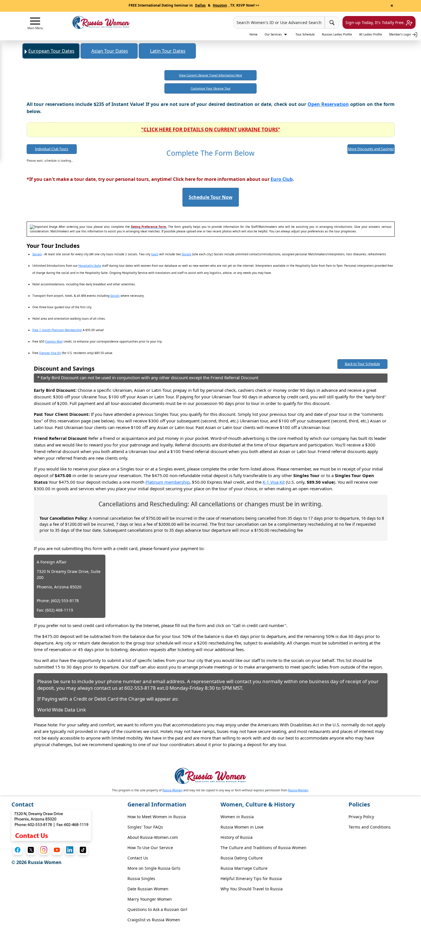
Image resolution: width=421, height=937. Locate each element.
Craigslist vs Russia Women (153, 919)
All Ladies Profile (370, 34)
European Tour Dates (51, 51)
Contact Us (137, 858)
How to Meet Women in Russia (156, 816)
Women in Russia (237, 816)
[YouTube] (57, 850)
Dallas (200, 5)
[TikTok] (83, 850)
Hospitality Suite (89, 266)
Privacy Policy (361, 816)
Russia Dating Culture (242, 858)
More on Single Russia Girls (153, 868)
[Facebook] (18, 850)
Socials (37, 254)
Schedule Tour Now (211, 197)
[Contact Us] (51, 824)
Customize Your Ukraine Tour (211, 88)
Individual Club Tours (51, 149)
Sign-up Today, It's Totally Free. (375, 22)
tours (154, 254)
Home (253, 34)
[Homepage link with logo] (210, 776)
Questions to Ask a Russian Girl (157, 909)
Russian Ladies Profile (337, 34)
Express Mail (54, 341)
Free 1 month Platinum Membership (57, 330)
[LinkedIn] (70, 850)
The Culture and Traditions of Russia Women (263, 847)
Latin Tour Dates (168, 51)
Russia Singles (141, 878)
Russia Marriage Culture (244, 868)
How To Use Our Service (150, 847)
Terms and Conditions (370, 827)
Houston (220, 5)
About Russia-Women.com (152, 837)
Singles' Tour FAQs (145, 827)
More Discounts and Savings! (371, 149)
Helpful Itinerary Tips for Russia (251, 878)
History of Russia (237, 837)
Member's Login (400, 34)
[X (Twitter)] (31, 850)
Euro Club (282, 179)
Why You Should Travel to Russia (252, 888)
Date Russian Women (147, 888)
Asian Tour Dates (109, 51)
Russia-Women (172, 790)
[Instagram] (44, 850)
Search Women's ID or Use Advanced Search (279, 22)
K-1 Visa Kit (274, 482)
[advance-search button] (332, 22)
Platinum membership (167, 482)
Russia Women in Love (242, 827)
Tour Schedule (305, 34)
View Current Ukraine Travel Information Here (210, 75)
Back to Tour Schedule (362, 363)
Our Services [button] (274, 34)
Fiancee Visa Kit (50, 353)
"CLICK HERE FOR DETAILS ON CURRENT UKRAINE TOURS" (210, 129)
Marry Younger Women (149, 899)
